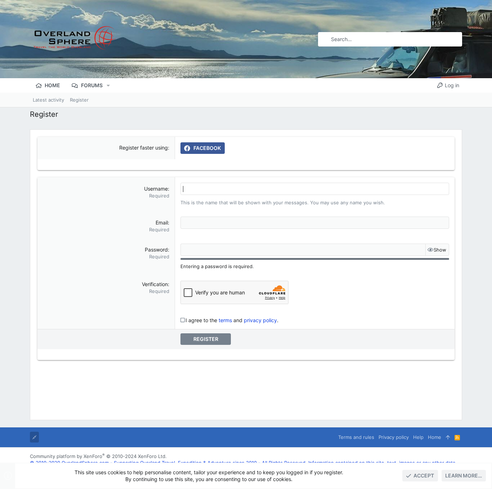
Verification (155, 284)
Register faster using (143, 148)
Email (162, 222)
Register (205, 339)
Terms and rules (356, 437)
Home (434, 437)
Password (156, 249)
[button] (108, 85)
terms (225, 320)
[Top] (447, 437)
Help (418, 437)
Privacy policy (394, 437)
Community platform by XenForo (98, 456)
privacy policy (260, 320)
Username (156, 189)
